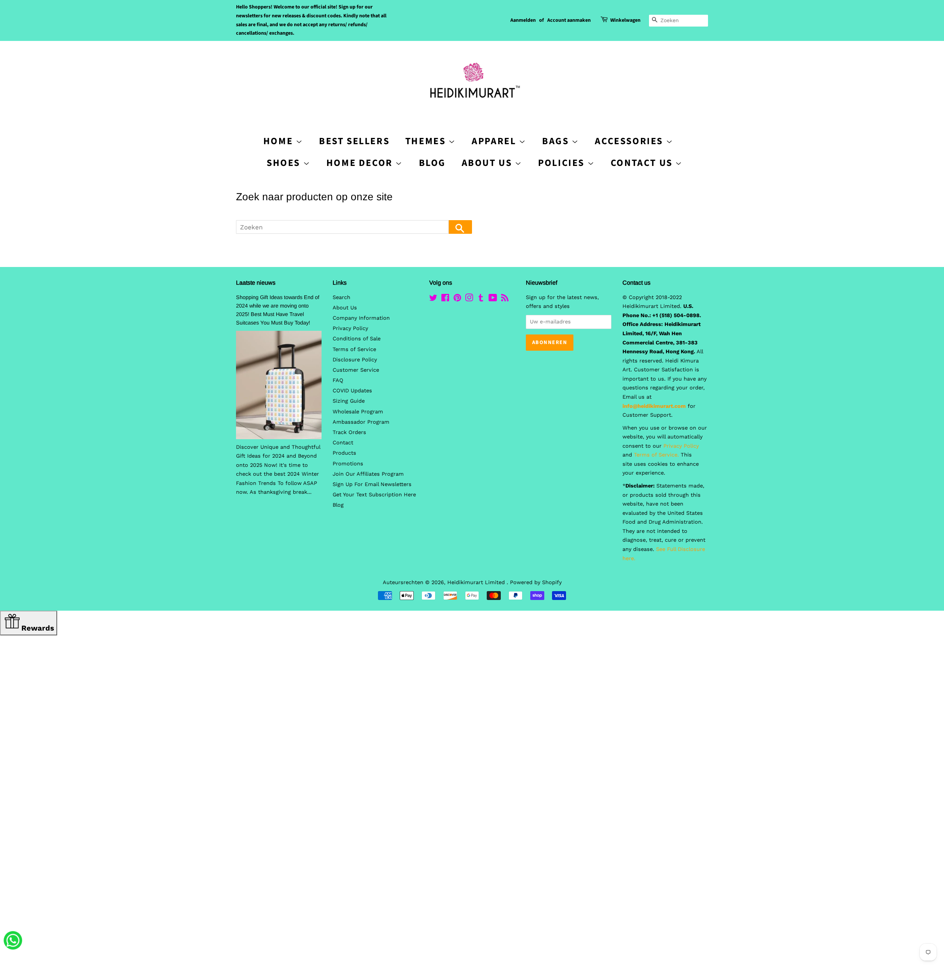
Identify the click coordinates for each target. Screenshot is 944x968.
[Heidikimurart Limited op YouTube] (493, 299)
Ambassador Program (361, 422)
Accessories (630, 141)
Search (341, 297)
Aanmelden (523, 20)
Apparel (495, 141)
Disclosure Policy (355, 360)
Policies (562, 163)
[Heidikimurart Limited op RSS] (505, 299)
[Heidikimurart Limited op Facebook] (445, 299)
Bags (557, 141)
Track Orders (349, 432)
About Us (488, 163)
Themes (426, 141)
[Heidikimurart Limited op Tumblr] (481, 299)
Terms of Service (354, 349)
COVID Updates (352, 391)
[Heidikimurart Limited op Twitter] (433, 299)
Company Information (361, 318)
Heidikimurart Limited (477, 582)
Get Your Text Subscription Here (374, 495)
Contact (343, 443)
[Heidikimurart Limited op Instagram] (469, 299)
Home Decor (361, 163)
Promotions (348, 464)
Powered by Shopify (536, 582)
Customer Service (356, 370)
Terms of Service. (656, 455)
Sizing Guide (349, 401)
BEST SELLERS (354, 141)
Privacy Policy (350, 328)
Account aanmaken (569, 20)
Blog (432, 163)
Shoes (285, 163)
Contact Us (643, 163)
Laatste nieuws (255, 283)
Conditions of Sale (357, 339)
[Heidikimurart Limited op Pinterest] (457, 299)
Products (344, 453)
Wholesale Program (358, 412)
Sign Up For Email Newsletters (372, 484)
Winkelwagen (625, 20)
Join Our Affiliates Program (368, 474)
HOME (279, 141)
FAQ (338, 380)
